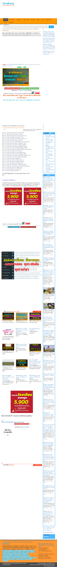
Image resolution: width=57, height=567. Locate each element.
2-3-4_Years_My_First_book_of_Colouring (14, 132)
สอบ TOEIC (37, 64)
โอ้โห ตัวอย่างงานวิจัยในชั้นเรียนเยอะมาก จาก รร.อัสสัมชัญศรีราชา (22, 334)
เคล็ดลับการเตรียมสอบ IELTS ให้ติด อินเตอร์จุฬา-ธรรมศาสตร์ (48, 264)
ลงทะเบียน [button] (11, 22)
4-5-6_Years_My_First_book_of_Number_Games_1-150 (17, 155)
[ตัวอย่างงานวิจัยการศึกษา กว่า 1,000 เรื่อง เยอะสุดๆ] (35, 316)
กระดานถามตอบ (33, 540)
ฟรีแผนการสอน (26, 19)
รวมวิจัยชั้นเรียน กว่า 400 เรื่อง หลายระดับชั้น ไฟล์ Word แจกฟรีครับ (8, 352)
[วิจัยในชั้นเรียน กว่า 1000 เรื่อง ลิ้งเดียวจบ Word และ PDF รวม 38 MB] (35, 348)
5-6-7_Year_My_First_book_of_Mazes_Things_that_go (16, 166)
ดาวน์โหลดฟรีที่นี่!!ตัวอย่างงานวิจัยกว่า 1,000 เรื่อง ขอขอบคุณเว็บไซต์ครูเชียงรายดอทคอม (35, 367)
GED (23, 64)
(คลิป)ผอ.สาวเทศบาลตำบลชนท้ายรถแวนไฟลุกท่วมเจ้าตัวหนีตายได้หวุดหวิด (48, 368)
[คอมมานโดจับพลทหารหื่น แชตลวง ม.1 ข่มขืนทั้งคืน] (49, 375)
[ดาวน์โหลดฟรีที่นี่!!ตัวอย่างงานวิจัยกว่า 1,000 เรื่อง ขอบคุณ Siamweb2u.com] (8, 378)
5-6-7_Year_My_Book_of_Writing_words (13, 163)
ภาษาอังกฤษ (32, 551)
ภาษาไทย (26, 551)
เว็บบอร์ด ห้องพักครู (50, 169)
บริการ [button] (5, 22)
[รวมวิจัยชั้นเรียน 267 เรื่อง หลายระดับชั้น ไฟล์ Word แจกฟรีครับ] (8, 363)
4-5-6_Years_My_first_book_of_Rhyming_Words (15, 156)
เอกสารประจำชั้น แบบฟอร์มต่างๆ (49, 141)
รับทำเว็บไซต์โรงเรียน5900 (46, 564)
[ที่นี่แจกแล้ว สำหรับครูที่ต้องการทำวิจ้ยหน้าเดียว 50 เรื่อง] (22, 346)
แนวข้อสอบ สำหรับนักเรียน (7, 556)
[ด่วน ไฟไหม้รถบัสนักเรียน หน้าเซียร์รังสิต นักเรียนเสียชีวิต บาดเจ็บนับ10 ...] (49, 247)
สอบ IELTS (31, 64)
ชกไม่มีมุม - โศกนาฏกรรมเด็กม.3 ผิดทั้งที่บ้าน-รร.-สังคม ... (48, 211)
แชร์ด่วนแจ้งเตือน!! (24, 557)
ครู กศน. (42, 19)
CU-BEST (4, 66)
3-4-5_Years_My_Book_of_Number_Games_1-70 (15, 138)
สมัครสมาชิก (29, 542)
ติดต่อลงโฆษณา (5, 560)
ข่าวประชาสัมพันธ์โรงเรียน (7, 551)
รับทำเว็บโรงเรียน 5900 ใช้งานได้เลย (13, 64)
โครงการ (47, 144)
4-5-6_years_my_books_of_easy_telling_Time (14, 152)
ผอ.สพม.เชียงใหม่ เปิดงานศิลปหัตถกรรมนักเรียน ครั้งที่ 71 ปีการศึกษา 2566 (48, 354)
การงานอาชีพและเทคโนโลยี (17, 556)
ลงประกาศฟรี (23, 542)
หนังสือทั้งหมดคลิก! (38, 465)
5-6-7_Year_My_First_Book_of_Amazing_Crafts (15, 164)
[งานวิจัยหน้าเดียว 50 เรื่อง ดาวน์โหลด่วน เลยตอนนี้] (22, 363)
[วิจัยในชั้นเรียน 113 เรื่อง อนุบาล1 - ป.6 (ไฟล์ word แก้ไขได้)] (22, 377)
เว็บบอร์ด (17, 559)
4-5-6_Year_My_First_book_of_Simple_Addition (15, 144)
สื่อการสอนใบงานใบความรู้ (17, 553)
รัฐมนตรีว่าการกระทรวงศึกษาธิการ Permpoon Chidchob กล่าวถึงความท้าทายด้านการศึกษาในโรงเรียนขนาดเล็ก (48, 280)
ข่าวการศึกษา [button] (12, 19)
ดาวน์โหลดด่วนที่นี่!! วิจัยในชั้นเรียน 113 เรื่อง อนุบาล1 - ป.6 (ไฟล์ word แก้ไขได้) (8, 338)
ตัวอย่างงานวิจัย (10, 29)
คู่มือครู (38, 19)
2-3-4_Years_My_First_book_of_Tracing (13, 134)
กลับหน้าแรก (32, 564)
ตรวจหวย (13, 559)
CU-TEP (10, 66)
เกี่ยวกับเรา (22, 559)
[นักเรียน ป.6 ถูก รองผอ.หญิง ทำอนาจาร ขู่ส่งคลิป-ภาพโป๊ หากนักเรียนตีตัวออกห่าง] (49, 401)
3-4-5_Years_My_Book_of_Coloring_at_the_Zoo (15, 135)
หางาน (4, 559)
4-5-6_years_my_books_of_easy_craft (13, 150)
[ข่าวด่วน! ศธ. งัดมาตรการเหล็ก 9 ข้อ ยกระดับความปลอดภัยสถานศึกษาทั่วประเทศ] (49, 179)
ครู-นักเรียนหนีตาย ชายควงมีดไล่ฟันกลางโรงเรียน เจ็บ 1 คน (48, 492)
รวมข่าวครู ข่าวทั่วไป (18, 550)
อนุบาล (18, 557)
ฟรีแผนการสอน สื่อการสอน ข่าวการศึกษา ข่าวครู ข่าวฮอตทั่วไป (46, 545)
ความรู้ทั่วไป (30, 557)
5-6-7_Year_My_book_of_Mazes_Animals (13, 159)
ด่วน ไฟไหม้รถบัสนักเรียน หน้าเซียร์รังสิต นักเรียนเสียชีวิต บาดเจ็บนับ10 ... (48, 252)
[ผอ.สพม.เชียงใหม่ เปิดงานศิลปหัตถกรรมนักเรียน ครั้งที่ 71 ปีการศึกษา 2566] (49, 348)
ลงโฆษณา (48, 171)
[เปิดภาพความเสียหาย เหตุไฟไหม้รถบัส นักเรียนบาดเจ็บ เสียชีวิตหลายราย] (49, 233)
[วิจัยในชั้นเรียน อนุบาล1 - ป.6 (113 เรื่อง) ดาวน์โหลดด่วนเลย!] (22, 316)
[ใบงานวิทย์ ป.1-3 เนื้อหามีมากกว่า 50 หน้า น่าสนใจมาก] (8, 316)
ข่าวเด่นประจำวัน (16, 542)
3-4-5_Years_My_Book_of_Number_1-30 (13, 137)
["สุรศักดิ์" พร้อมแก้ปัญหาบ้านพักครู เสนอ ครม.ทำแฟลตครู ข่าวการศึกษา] (49, 319)
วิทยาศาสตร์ (14, 551)
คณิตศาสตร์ (19, 551)
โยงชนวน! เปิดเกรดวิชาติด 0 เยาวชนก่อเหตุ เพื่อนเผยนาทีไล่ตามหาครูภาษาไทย (48, 199)
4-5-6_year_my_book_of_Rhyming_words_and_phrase (16, 141)
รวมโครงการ (5, 542)
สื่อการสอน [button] (19, 19)
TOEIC (48, 530)
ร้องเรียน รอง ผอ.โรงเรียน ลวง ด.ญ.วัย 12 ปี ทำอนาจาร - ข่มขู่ (48, 419)
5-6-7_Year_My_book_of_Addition (12, 158)
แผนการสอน (48, 135)
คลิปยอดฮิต (24, 550)
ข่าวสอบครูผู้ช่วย (49, 154)
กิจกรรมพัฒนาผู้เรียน (6, 557)
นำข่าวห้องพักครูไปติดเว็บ (43, 548)
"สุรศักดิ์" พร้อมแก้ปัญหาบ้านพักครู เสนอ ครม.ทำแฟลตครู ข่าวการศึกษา (48, 324)
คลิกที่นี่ (46, 555)
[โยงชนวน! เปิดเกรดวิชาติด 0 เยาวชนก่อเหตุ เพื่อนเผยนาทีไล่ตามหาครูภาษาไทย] (49, 194)
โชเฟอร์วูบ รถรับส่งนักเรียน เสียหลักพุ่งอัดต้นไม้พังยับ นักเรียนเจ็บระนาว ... (48, 225)
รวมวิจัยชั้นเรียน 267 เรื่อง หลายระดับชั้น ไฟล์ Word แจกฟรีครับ (8, 369)
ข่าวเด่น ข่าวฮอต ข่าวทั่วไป (49, 156)
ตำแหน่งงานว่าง (11, 550)
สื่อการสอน (33, 19)
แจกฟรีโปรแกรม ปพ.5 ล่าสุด (14, 227)
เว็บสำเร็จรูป (37, 564)
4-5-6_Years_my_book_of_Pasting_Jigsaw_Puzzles (15, 147)
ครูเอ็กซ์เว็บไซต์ (48, 558)
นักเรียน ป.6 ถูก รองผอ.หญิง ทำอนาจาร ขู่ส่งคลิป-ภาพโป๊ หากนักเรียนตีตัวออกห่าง (48, 407)
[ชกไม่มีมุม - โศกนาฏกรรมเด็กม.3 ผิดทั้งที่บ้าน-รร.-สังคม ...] (49, 207)
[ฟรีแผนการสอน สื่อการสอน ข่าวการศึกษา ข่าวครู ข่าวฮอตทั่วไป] (8, 4)
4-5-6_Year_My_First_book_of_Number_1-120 (15, 143)
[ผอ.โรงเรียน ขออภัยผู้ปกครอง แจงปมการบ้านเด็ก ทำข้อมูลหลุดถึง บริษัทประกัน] (49, 500)
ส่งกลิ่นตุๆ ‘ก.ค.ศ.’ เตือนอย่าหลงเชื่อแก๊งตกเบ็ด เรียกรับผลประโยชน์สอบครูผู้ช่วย (48, 311)
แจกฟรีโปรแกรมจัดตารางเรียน (12, 88)
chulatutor (48, 527)
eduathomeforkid (33, 130)
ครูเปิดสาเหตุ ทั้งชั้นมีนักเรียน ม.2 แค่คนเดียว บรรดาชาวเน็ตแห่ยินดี (47, 448)
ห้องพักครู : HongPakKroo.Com (49, 563)
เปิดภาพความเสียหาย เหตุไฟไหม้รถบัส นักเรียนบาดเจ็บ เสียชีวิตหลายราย (48, 238)
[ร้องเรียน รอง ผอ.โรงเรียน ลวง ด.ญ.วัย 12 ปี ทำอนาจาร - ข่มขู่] (49, 414)
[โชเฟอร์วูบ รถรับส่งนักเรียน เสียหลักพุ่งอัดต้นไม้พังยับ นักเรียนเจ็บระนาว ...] (49, 220)
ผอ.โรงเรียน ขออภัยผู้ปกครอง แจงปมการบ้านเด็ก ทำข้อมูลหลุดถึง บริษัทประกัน (48, 505)
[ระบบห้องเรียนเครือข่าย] (49, 532)
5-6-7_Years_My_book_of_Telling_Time (13, 167)
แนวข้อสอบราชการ (50, 146)
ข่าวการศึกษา (5, 540)
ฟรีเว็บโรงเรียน (49, 19)
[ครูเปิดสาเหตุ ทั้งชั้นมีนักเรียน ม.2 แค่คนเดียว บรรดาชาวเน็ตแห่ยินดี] (49, 444)
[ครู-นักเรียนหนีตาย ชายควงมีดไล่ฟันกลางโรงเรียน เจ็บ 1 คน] (49, 487)
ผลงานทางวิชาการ (42, 540)
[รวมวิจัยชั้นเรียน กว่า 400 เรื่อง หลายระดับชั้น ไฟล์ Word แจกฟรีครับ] (8, 347)
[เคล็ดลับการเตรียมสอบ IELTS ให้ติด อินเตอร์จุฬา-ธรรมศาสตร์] (49, 259)
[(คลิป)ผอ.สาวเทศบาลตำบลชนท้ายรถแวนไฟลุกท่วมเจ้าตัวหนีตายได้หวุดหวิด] (49, 362)
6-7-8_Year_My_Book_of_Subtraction (13, 169)
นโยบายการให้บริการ (28, 559)
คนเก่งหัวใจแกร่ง (13, 557)
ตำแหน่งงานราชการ (24, 540)
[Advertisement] (35, 10)
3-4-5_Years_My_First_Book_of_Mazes (13, 140)
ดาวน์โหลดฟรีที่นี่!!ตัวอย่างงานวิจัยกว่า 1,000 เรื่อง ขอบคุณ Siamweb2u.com (8, 383)
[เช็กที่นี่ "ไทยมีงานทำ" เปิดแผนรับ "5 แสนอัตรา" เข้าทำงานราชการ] (49, 53)
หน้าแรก (5, 19)
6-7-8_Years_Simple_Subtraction (11, 170)
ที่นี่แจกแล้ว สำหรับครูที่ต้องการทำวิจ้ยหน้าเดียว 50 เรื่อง (21, 350)
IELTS (26, 64)
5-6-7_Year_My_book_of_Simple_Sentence (14, 161)
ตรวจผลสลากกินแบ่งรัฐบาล (49, 167)
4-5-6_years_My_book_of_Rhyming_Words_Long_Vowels (17, 149)
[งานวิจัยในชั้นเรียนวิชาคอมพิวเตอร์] (35, 329)
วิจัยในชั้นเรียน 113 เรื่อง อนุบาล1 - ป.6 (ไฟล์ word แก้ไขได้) (22, 381)
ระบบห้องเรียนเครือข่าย (49, 566)
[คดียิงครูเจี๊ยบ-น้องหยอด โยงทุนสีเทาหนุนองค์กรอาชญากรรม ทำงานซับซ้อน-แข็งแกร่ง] (49, 513)
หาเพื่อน (34, 557)
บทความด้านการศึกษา (31, 550)
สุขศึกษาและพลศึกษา (26, 556)
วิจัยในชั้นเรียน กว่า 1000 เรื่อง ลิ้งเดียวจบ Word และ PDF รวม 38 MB (35, 354)
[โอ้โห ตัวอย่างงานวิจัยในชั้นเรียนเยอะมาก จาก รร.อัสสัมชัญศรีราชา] (22, 330)
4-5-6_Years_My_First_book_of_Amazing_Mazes (15, 153)
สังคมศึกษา (4, 553)
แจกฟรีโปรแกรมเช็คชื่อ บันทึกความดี (29, 88)
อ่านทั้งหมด (38, 311)
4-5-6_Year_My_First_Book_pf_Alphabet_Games (15, 146)
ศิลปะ (23, 551)
